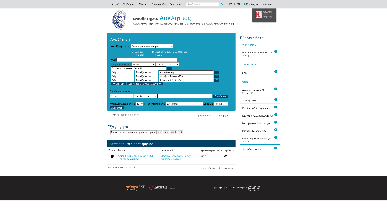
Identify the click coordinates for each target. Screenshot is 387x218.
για (113, 59)
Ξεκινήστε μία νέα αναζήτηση (144, 83)
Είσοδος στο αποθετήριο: (260, 4)
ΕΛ (230, 4)
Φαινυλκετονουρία (252, 148)
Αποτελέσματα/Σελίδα (122, 103)
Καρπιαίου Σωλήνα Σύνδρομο (257, 115)
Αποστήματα (249, 100)
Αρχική (115, 4)
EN (238, 4)
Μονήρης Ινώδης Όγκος (254, 130)
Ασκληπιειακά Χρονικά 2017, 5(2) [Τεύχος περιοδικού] (135, 157)
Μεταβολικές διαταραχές (256, 123)
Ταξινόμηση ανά (155, 103)
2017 (244, 72)
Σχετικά (143, 4)
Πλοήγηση (128, 4)
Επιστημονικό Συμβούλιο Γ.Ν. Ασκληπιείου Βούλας (176, 157)
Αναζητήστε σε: (120, 46)
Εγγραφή (174, 4)
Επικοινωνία (159, 4)
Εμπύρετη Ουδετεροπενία (256, 108)
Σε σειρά (208, 103)
